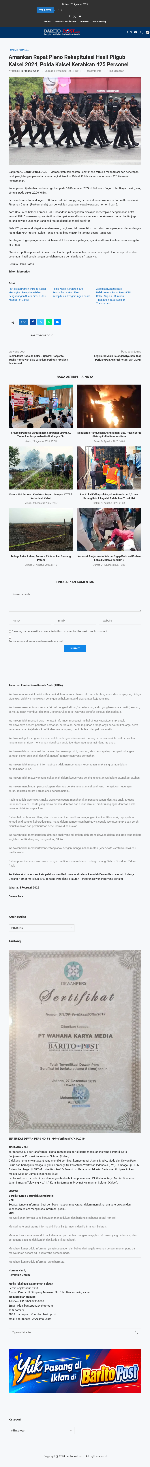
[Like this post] (24, 322)
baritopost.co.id (29, 70)
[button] (58, 10)
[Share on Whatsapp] (49, 322)
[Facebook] (69, 16)
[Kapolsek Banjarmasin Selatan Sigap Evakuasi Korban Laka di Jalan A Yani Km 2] (109, 529)
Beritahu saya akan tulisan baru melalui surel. (36, 641)
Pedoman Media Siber (65, 21)
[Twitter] (74, 16)
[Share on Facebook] (33, 322)
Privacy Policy (99, 21)
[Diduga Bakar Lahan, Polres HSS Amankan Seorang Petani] (41, 529)
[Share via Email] (57, 322)
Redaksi (47, 21)
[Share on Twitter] (40, 322)
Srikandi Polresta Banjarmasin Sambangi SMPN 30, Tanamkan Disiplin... (71, 10)
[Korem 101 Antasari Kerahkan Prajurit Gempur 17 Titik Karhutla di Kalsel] (41, 467)
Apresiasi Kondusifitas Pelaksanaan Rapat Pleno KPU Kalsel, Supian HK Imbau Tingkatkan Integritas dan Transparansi (113, 296)
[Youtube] (80, 16)
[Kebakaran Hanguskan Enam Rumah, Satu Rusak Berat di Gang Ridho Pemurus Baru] (109, 406)
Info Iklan (84, 21)
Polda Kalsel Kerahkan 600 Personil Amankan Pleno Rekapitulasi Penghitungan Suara (71, 292)
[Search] (141, 32)
